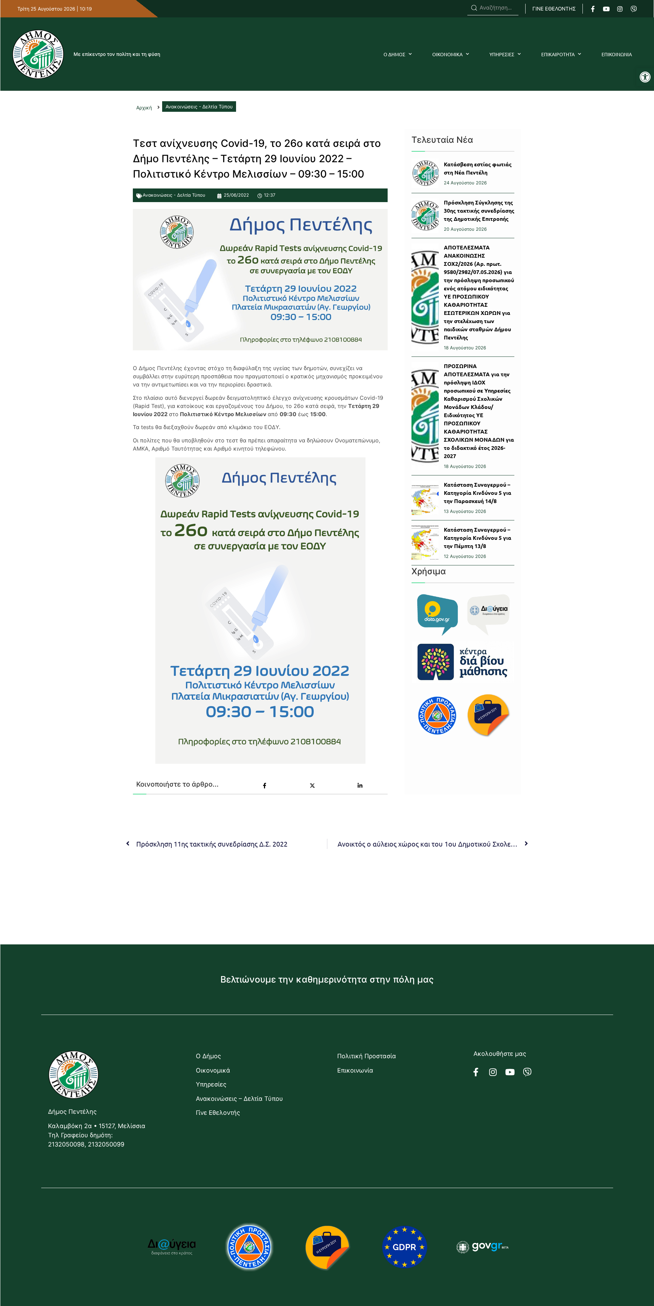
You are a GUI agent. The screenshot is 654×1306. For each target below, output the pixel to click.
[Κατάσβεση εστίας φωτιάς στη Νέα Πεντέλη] (425, 173)
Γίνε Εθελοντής (218, 1112)
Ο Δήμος (208, 1056)
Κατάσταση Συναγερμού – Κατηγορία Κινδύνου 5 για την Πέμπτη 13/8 (477, 537)
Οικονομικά (213, 1070)
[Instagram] (620, 9)
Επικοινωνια (617, 54)
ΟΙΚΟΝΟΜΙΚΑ (447, 54)
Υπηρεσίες (211, 1084)
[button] (645, 77)
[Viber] (633, 9)
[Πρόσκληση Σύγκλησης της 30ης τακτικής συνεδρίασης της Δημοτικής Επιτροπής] (425, 215)
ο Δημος (394, 54)
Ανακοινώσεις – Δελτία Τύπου (239, 1098)
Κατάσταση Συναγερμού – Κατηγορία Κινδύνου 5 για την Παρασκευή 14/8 (477, 492)
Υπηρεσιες (501, 54)
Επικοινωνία (355, 1070)
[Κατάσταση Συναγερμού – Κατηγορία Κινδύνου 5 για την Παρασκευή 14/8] (425, 498)
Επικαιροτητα (558, 54)
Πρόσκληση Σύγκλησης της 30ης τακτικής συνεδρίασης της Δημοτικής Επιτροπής (479, 210)
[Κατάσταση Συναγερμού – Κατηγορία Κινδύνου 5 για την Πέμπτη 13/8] (425, 543)
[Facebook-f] (593, 9)
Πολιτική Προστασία (366, 1056)
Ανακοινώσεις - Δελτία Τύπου (174, 195)
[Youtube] (606, 9)
